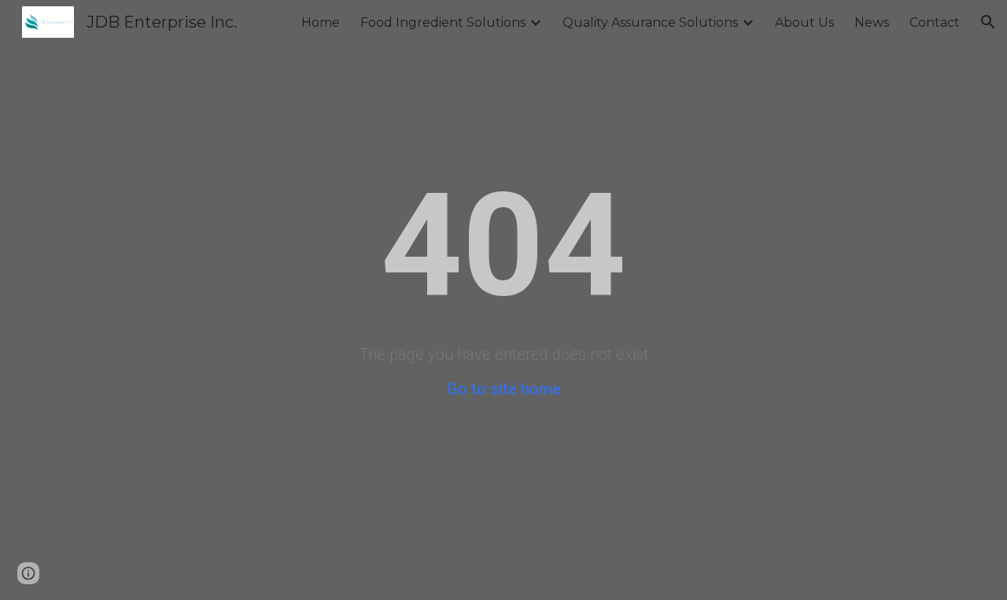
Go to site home (504, 389)
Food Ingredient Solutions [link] (443, 22)
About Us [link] (804, 22)
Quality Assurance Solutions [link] (650, 22)
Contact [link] (934, 22)
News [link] (871, 22)
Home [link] (320, 22)
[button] (988, 22)
